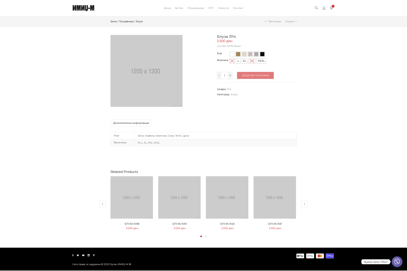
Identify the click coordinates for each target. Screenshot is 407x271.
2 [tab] (206, 236)
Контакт (238, 8)
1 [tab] (201, 236)
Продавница (195, 8)
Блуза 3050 (179, 223)
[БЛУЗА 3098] (131, 197)
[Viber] (397, 261)
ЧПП (211, 8)
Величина (222, 60)
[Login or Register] (324, 8)
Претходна (274, 21)
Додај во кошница (255, 75)
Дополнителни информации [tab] (131, 122)
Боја (219, 53)
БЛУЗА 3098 (132, 223)
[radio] (232, 54)
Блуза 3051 (275, 223)
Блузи (139, 21)
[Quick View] (147, 182)
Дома (167, 8)
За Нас (179, 8)
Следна (289, 21)
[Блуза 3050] (179, 197)
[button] (331, 8)
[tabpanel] (131, 204)
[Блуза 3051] (275, 197)
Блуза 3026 (227, 223)
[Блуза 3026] (227, 197)
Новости (223, 8)
